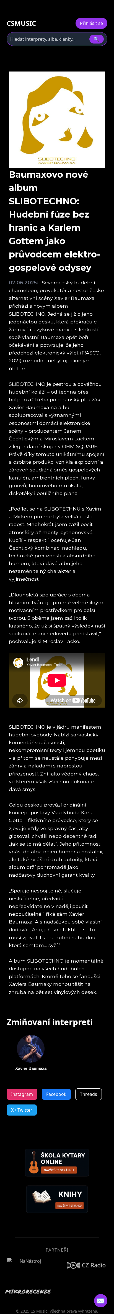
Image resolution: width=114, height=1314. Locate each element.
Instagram (22, 1094)
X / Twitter (21, 1110)
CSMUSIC (21, 23)
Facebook (56, 1094)
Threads (88, 1094)
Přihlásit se (91, 23)
